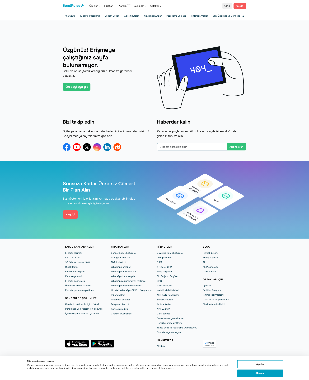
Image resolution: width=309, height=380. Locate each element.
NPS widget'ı (163, 309)
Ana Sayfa (70, 15)
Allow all (260, 373)
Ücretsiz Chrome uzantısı (78, 285)
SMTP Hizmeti (72, 257)
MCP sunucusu (210, 266)
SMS (159, 280)
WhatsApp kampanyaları (123, 276)
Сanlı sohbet (163, 313)
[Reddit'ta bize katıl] (117, 147)
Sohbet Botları (112, 15)
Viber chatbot (118, 294)
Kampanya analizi (74, 276)
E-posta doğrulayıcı (75, 280)
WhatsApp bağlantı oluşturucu (126, 285)
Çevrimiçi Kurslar (153, 15)
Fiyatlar (108, 6)
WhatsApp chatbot (121, 266)
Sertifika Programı (212, 290)
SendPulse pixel (165, 299)
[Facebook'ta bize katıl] (66, 147)
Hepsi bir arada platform (169, 323)
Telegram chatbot (120, 304)
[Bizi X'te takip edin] (87, 147)
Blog (206, 246)
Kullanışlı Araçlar (199, 15)
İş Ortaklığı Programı (213, 294)
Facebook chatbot (120, 299)
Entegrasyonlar (211, 257)
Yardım (122, 6)
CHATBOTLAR (120, 246)
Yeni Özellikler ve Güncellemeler (229, 15)
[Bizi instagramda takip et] (97, 147)
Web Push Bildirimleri (167, 290)
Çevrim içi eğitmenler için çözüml (82, 304)
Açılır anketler (164, 304)
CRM (159, 262)
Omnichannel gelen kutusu (170, 318)
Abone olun (236, 147)
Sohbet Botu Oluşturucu (123, 252)
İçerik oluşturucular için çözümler (82, 313)
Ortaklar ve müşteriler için (216, 299)
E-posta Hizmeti (73, 252)
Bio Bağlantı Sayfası (167, 276)
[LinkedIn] (107, 147)
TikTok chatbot (118, 262)
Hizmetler (164, 246)
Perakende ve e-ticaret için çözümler (84, 308)
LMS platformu (164, 257)
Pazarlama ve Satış (176, 15)
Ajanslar (207, 285)
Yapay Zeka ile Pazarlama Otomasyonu (177, 327)
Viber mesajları (164, 285)
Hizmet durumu (210, 252)
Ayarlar (260, 364)
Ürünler (93, 6)
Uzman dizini (209, 271)
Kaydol (240, 6)
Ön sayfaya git (77, 87)
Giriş (227, 6)
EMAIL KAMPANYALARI (79, 246)
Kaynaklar (138, 6)
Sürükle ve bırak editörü (77, 262)
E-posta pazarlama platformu (80, 290)
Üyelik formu (71, 266)
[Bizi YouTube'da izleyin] (77, 147)
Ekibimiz (161, 346)
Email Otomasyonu (74, 271)
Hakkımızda (165, 340)
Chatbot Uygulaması (121, 313)
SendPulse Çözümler (81, 298)
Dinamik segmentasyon (169, 332)
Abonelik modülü (119, 309)
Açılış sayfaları (164, 271)
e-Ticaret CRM (164, 266)
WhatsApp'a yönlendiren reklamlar (128, 280)
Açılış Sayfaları (131, 15)
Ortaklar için (213, 279)
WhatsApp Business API (123, 271)
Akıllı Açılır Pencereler (168, 294)
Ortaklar (154, 6)
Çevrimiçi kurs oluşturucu (170, 252)
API (204, 262)
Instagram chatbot (120, 257)
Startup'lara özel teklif (214, 304)
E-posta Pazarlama (90, 15)
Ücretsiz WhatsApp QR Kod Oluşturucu (131, 290)
